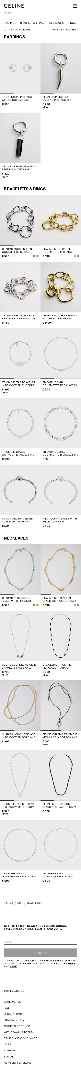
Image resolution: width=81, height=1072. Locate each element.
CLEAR (73, 13)
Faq (6, 1007)
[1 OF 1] (60, 220)
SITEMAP (9, 1050)
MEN (20, 903)
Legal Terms (13, 1013)
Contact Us (12, 1001)
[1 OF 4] (60, 287)
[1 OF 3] (20, 68)
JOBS (7, 1044)
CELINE (8, 903)
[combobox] (40, 14)
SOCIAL (9, 1056)
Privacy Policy (14, 1020)
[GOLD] (37, 256)
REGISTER (40, 952)
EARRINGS (10, 23)
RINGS (72, 23)
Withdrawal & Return (19, 1032)
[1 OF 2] (60, 705)
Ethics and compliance (20, 1038)
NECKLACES (56, 23)
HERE (71, 963)
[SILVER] (34, 256)
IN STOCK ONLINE (19, 29)
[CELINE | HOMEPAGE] (14, 6)
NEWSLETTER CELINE (17, 1062)
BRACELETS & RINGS (32, 23)
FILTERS (71, 29)
